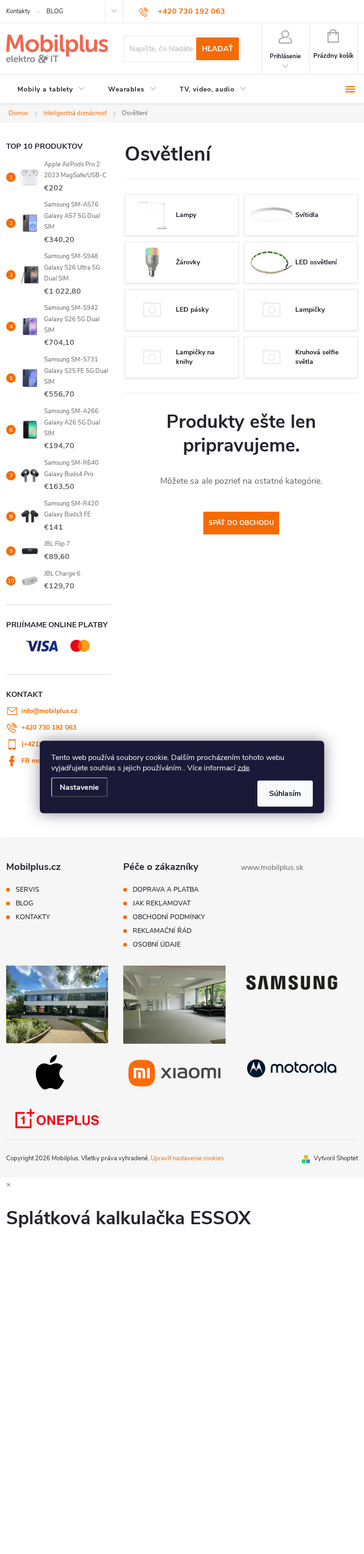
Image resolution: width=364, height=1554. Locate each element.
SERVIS (27, 890)
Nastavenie (79, 787)
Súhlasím (285, 793)
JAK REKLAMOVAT (162, 903)
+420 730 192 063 (48, 727)
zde (243, 768)
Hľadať (217, 49)
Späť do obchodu (241, 522)
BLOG (54, 11)
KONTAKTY (33, 917)
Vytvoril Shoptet (336, 1158)
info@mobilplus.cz (49, 710)
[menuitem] (51, 89)
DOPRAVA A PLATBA (166, 890)
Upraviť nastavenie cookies (187, 1158)
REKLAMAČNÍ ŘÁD (162, 931)
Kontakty (18, 11)
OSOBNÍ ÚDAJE (157, 945)
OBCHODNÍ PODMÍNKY (169, 917)
